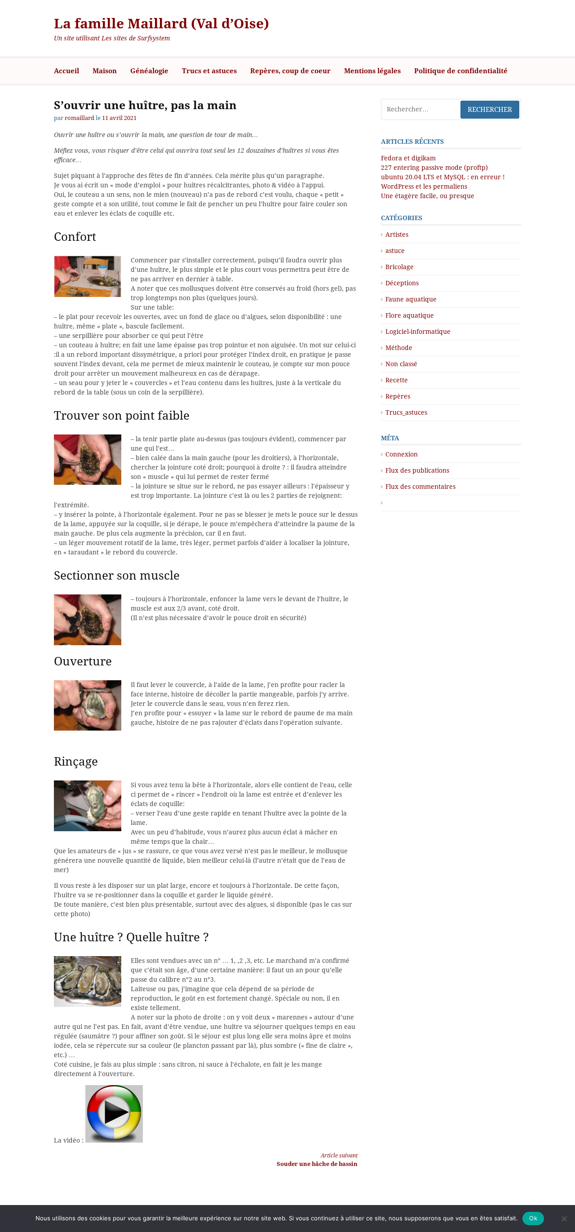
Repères (397, 396)
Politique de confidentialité (461, 71)
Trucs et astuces (209, 71)
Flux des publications (417, 470)
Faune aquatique (411, 299)
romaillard (79, 118)
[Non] (563, 1218)
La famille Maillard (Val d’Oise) (161, 23)
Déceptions (402, 283)
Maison (105, 71)
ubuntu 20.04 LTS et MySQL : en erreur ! (443, 177)
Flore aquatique (409, 315)
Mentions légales (372, 71)
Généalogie (149, 71)
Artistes (396, 234)
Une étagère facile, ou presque (427, 195)
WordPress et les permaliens (424, 186)
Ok (533, 1218)
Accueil (66, 71)
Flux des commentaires (420, 486)
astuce (395, 250)
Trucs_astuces (406, 412)
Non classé (401, 364)
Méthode (398, 347)
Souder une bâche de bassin (317, 1159)
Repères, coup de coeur (290, 71)
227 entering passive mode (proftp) (434, 167)
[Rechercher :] (451, 109)
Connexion (401, 454)
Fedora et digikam (408, 158)
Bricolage (399, 266)
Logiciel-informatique (418, 331)
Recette (396, 380)
